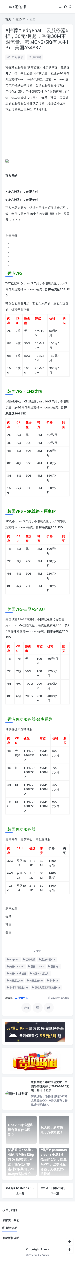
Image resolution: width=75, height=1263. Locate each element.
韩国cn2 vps (37, 966)
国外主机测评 (40, 1086)
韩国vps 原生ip (40, 973)
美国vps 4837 (17, 966)
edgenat (14, 959)
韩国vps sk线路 (17, 973)
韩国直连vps (36, 980)
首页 (8, 19)
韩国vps (55, 966)
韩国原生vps (16, 980)
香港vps (53, 980)
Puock (45, 1255)
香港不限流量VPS (18, 987)
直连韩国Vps (48, 959)
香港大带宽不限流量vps (47, 987)
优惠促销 (30, 959)
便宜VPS (20, 19)
